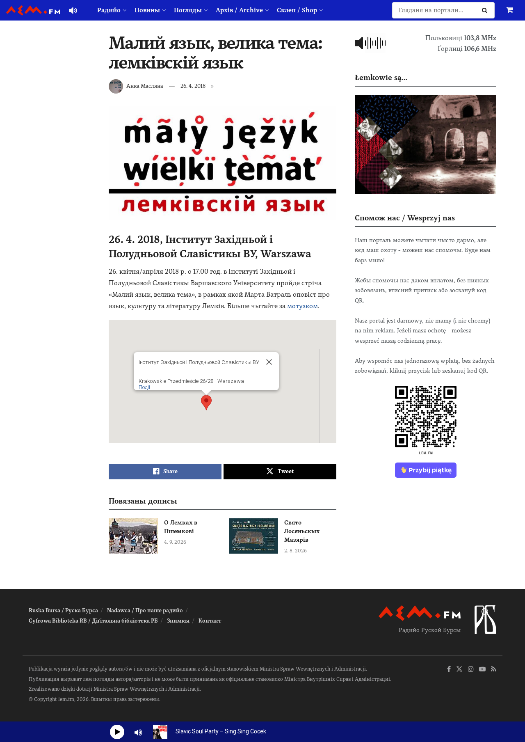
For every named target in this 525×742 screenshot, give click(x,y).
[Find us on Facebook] (449, 669)
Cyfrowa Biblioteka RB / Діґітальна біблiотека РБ (93, 621)
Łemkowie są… (381, 77)
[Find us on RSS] (493, 669)
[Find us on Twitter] (459, 669)
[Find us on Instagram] (471, 669)
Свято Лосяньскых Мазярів (302, 531)
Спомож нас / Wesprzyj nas (405, 217)
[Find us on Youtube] (482, 669)
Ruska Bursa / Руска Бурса (63, 610)
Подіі (144, 387)
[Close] (269, 362)
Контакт (210, 621)
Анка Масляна (144, 86)
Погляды (188, 10)
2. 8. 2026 (295, 551)
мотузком (302, 306)
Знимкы (178, 621)
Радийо (109, 10)
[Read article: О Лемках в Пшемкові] (133, 536)
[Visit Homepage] (33, 10)
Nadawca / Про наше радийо (145, 610)
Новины (147, 10)
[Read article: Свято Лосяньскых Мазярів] (253, 536)
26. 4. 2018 (192, 86)
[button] (206, 402)
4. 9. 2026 (175, 542)
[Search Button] (486, 10)
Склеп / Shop (297, 10)
